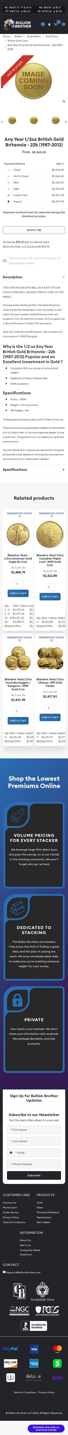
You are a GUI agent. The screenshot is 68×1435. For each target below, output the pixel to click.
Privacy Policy (11, 1217)
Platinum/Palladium (48, 1212)
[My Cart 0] (56, 24)
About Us (25, 1240)
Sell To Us (25, 1245)
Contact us (9, 1202)
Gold (39, 1202)
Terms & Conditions (14, 1222)
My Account (10, 1207)
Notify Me (34, 230)
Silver (40, 1207)
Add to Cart (18, 593)
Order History (11, 1212)
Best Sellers (43, 1222)
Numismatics (44, 1217)
